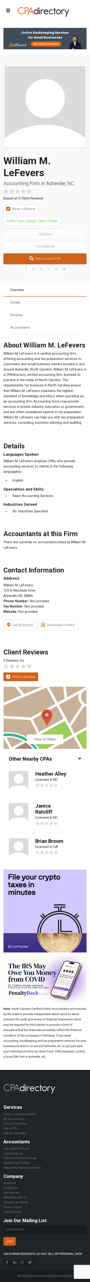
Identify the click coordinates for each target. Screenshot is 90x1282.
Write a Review (23, 209)
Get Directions (22, 625)
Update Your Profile (16, 1163)
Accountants (20, 328)
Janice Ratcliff (43, 809)
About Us (9, 1183)
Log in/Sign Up (13, 1153)
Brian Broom (49, 841)
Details (15, 302)
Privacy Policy (12, 1207)
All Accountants (14, 1119)
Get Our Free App (14, 1133)
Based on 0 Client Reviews (23, 198)
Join (9, 1241)
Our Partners (11, 1192)
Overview (17, 290)
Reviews (16, 315)
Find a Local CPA (48, 259)
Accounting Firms (15, 1123)
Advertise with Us (15, 1197)
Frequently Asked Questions (22, 1167)
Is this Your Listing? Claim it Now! (31, 221)
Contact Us (10, 1188)
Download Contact (60, 625)
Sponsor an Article (15, 1202)
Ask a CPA (10, 1128)
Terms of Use (12, 1212)
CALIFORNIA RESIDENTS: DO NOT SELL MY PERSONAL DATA (42, 1254)
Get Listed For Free (16, 1148)
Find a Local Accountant (19, 1114)
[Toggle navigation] (8, 10)
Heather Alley (50, 774)
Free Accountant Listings (20, 1158)
